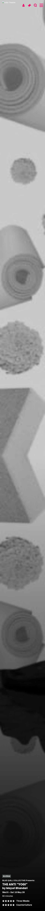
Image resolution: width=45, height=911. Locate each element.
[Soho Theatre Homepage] (11, 2)
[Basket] (29, 5)
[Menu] (41, 5)
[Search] (35, 5)
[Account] (23, 5)
